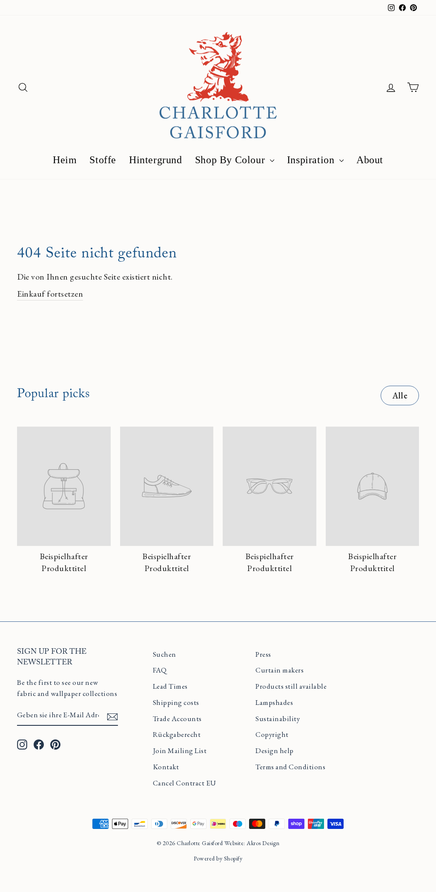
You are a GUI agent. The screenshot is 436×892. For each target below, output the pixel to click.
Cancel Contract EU (184, 783)
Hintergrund (155, 159)
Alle (399, 395)
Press (263, 654)
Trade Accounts (177, 718)
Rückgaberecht (177, 734)
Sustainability (277, 718)
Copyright (272, 734)
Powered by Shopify (218, 858)
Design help (274, 750)
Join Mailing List (180, 750)
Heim (65, 159)
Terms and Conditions (290, 766)
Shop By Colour (231, 159)
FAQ (160, 670)
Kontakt (166, 766)
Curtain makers (279, 670)
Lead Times (170, 686)
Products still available (291, 686)
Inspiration (312, 159)
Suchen (164, 654)
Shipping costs (176, 702)
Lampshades (274, 702)
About (369, 159)
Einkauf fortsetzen (50, 293)
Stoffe (102, 159)
